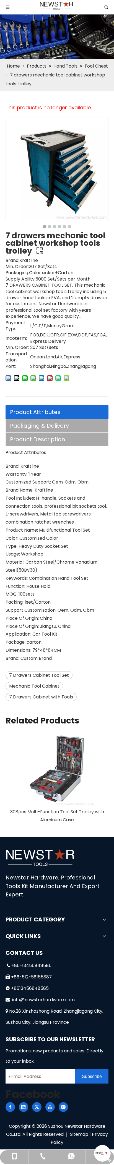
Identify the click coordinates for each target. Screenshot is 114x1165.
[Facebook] (10, 1107)
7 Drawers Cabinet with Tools (41, 697)
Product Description (37, 439)
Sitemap (79, 1134)
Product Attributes (35, 412)
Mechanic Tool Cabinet (34, 686)
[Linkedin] (23, 1107)
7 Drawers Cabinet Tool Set (39, 675)
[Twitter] (37, 1107)
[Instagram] (63, 1107)
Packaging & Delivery (39, 426)
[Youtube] (50, 1107)
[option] (57, 777)
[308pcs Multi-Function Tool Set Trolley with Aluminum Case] (57, 769)
